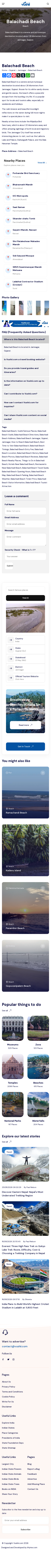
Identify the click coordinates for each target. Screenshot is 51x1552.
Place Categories (10, 1433)
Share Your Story (10, 1494)
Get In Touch (24, 746)
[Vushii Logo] (25, 4)
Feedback (32, 1474)
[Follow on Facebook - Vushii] (3, 1359)
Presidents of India (11, 1438)
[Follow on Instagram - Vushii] (13, 1359)
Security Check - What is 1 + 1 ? (20, 550)
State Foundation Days (13, 1443)
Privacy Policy (8, 1386)
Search (25, 598)
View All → (42, 162)
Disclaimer (7, 1406)
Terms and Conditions (12, 1391)
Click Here (19, 679)
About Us (6, 1381)
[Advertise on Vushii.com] (25, 323)
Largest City (8, 1464)
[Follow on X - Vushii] (8, 1359)
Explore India (8, 1423)
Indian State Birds (10, 1479)
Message (9, 530)
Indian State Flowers (11, 1469)
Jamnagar (22, 70)
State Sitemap (9, 1448)
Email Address (12, 517)
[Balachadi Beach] (4, 307)
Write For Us (8, 1401)
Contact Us (32, 1489)
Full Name (9, 504)
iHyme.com (32, 1547)
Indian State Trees (10, 1484)
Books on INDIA (9, 1489)
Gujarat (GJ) (20, 651)
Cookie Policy (8, 1396)
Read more (24, 725)
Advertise (32, 1479)
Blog (29, 1464)
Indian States (8, 1428)
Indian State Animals (11, 1474)
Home (4, 70)
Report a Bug (33, 1469)
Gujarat (12, 70)
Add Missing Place (36, 1484)
